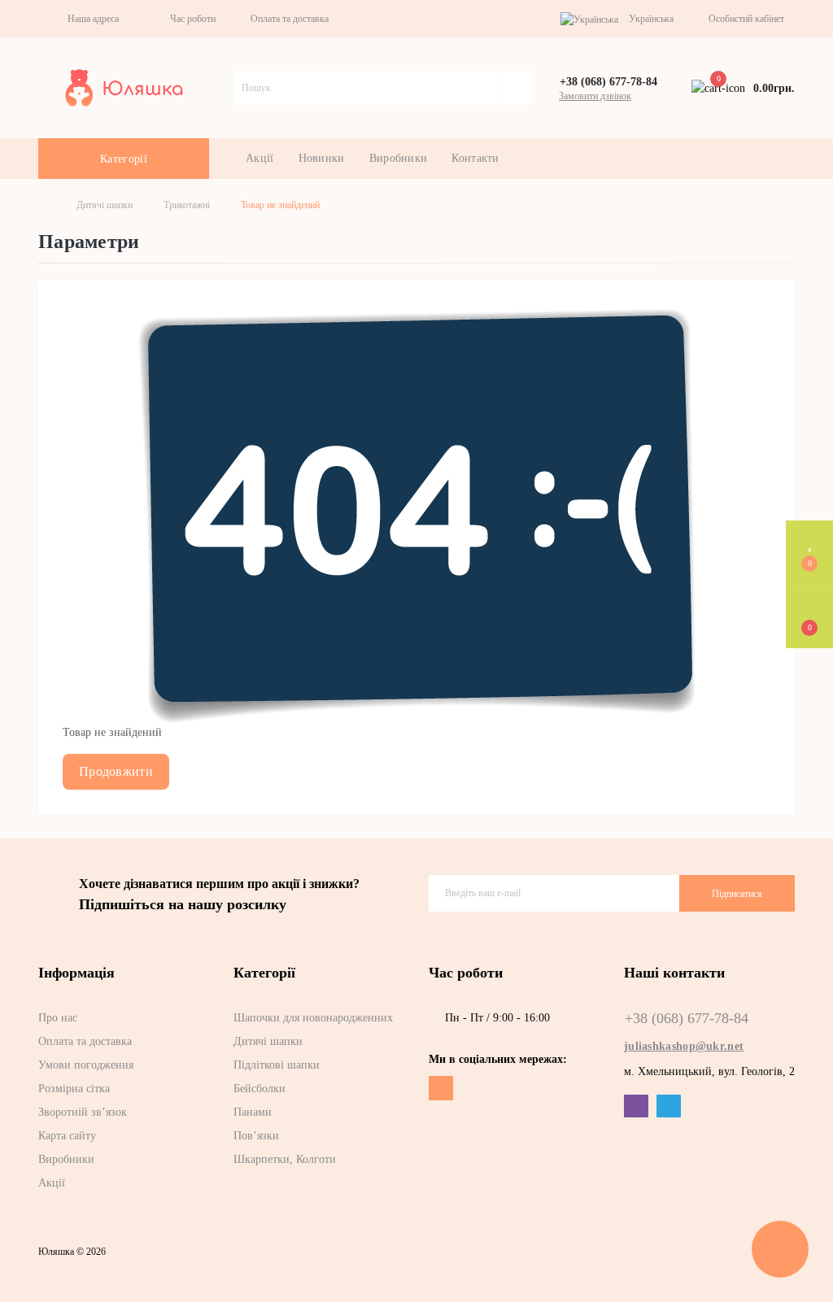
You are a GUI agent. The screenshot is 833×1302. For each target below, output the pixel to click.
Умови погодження (85, 1065)
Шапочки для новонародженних (313, 1018)
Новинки (322, 158)
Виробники (398, 158)
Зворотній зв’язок (82, 1112)
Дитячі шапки (104, 205)
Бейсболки (259, 1088)
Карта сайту (67, 1136)
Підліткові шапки (276, 1065)
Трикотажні (187, 205)
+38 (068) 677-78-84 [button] (686, 1018)
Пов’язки (256, 1136)
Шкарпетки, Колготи (284, 1159)
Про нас (57, 1018)
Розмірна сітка (74, 1088)
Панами (252, 1112)
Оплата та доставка (290, 18)
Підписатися (737, 893)
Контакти (475, 158)
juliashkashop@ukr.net (684, 1046)
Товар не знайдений (280, 205)
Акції (260, 158)
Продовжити (116, 771)
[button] (89, 18)
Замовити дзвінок (595, 96)
